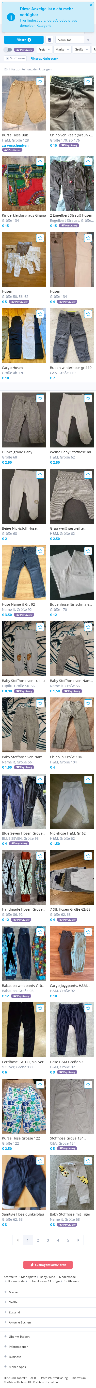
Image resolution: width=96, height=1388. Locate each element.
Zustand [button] (14, 1312)
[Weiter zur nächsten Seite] (78, 1240)
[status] (48, 17)
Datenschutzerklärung (54, 1378)
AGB (33, 1378)
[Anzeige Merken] (40, 81)
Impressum (79, 1378)
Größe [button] (13, 1302)
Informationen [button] (18, 1347)
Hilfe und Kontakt (15, 1378)
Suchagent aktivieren (50, 1265)
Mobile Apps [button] (17, 1367)
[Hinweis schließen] (91, 5)
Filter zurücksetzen (45, 58)
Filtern (23, 40)
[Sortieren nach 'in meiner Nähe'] (49, 40)
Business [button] (15, 1357)
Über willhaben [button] (19, 1337)
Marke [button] (13, 1292)
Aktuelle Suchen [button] (20, 1322)
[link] (18, 1240)
